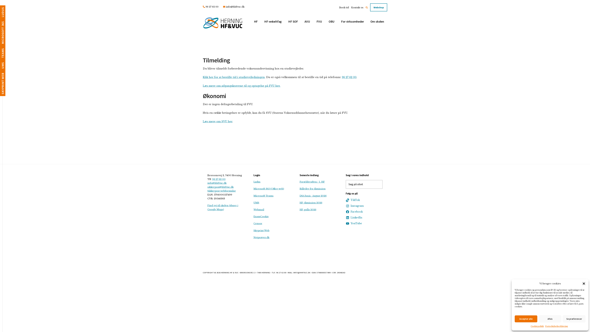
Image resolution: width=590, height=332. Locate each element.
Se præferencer (574, 318)
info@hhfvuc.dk (235, 6)
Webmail (259, 209)
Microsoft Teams (263, 195)
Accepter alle (526, 318)
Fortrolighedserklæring (556, 326)
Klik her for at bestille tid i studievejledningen (234, 77)
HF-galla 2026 (308, 209)
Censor (258, 223)
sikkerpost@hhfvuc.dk (220, 187)
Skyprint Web (261, 230)
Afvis (550, 318)
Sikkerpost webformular (221, 191)
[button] (583, 283)
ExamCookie (261, 216)
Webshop (379, 7)
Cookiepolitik (537, 326)
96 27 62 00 (212, 6)
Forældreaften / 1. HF (312, 181)
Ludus (257, 181)
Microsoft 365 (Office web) (269, 188)
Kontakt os (357, 7)
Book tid (344, 7)
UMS (256, 202)
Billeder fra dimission (313, 188)
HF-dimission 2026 (311, 202)
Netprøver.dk (261, 237)
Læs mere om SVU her (217, 121)
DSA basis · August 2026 (313, 195)
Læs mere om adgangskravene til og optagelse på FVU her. (241, 85)
